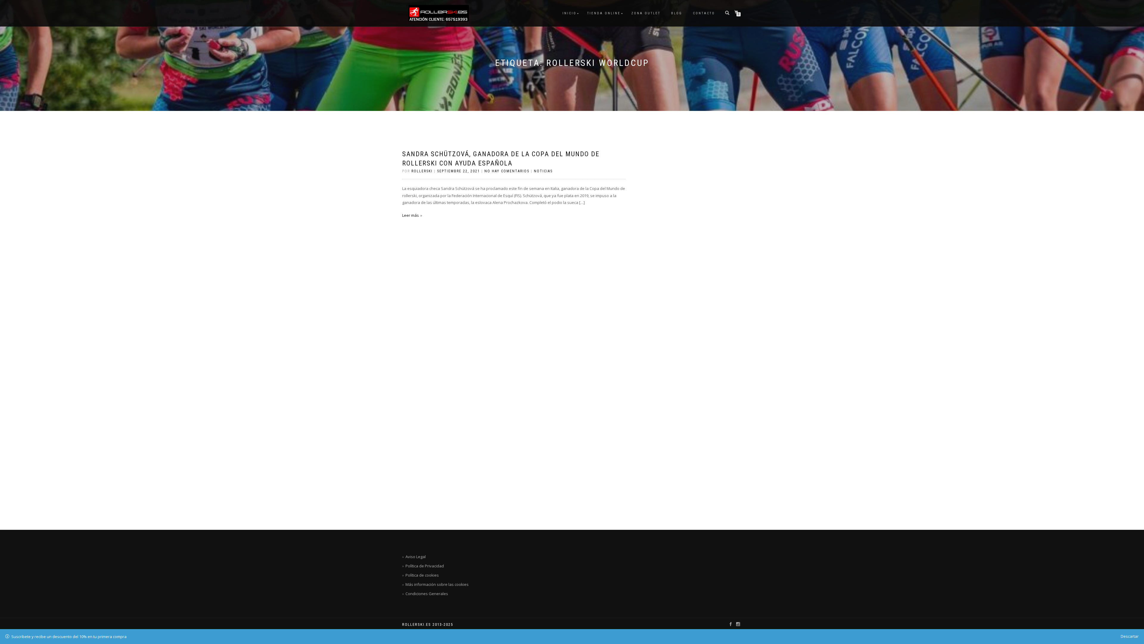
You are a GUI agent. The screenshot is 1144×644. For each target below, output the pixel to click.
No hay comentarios (506, 171)
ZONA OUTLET (645, 13)
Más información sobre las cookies (437, 584)
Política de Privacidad (424, 566)
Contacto (704, 13)
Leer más (410, 215)
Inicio (569, 13)
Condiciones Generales (426, 593)
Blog (676, 13)
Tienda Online (604, 13)
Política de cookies (422, 575)
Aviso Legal (415, 556)
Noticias (543, 171)
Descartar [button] (1130, 636)
